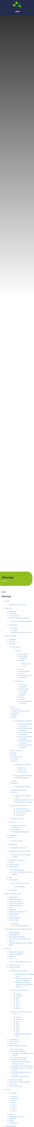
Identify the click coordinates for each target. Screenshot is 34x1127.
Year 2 (18, 1000)
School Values (13, 920)
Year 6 (18, 1008)
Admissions (12, 639)
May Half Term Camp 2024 (21, 962)
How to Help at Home (19, 990)
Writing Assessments (23, 777)
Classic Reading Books (23, 1034)
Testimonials (13, 625)
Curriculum (13, 643)
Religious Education (19, 790)
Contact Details (14, 616)
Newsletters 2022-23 (19, 848)
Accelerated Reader (16, 954)
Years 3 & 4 (23, 770)
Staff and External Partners (21, 632)
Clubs (11, 907)
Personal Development (13, 893)
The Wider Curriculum (20, 805)
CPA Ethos (12, 909)
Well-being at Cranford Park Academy (18, 929)
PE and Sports (17, 757)
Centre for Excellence (23, 811)
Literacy (22, 660)
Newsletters (13, 844)
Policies (11, 862)
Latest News (13, 835)
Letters (11, 837)
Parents (15, 628)
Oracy (14, 755)
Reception (19, 681)
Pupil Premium (14, 864)
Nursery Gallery (24, 671)
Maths (21, 669)
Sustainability (13, 880)
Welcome (12, 611)
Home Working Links (19, 971)
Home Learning (14, 967)
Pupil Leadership (14, 918)
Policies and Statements (20, 832)
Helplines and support (20, 1057)
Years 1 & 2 (22, 768)
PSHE (14, 781)
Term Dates (13, 890)
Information (16, 830)
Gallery (11, 1114)
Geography (16, 713)
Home (4, 592)
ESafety (11, 1121)
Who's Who (13, 614)
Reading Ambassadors (23, 787)
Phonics (22, 673)
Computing (16, 709)
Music (14, 752)
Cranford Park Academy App (19, 618)
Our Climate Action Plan (20, 883)
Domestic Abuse (18, 870)
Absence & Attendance (17, 952)
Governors (12, 822)
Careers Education (15, 901)
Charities (15, 923)
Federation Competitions (17, 912)
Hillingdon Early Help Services (22, 1066)
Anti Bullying (13, 1123)
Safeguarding (13, 866)
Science (15, 792)
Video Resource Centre (17, 1116)
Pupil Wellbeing (14, 932)
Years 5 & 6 (22, 772)
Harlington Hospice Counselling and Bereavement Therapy (23, 1053)
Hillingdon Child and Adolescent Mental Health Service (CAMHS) (21, 1062)
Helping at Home (15, 965)
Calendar (12, 641)
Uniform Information (16, 1086)
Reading (15, 783)
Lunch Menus (13, 1039)
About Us (8, 608)
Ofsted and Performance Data (19, 851)
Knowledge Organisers (24, 721)
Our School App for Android (22, 621)
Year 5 (18, 1006)
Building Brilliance (22, 809)
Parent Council (14, 1041)
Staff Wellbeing (14, 934)
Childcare (12, 956)
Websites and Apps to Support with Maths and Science (24, 985)
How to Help (23, 654)
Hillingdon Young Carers (20, 1076)
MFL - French (16, 750)
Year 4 (18, 1004)
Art (13, 707)
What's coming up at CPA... (18, 605)
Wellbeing (12, 1119)
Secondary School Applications (19, 1082)
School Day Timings (15, 1080)
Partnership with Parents (17, 1046)
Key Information (10, 636)
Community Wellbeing (16, 937)
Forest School (20, 813)
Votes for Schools (18, 818)
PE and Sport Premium (17, 860)
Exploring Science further (25, 800)
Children (8, 1089)
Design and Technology (20, 711)
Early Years (16, 647)
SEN (10, 878)
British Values (13, 897)
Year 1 (18, 998)
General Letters (17, 841)
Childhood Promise (15, 905)
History (14, 715)
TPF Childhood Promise (20, 925)
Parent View (13, 1044)
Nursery (18, 650)
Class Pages (13, 1093)
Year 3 (18, 1002)
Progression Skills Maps (24, 775)
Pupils (14, 630)
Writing (14, 761)
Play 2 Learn (20, 815)
